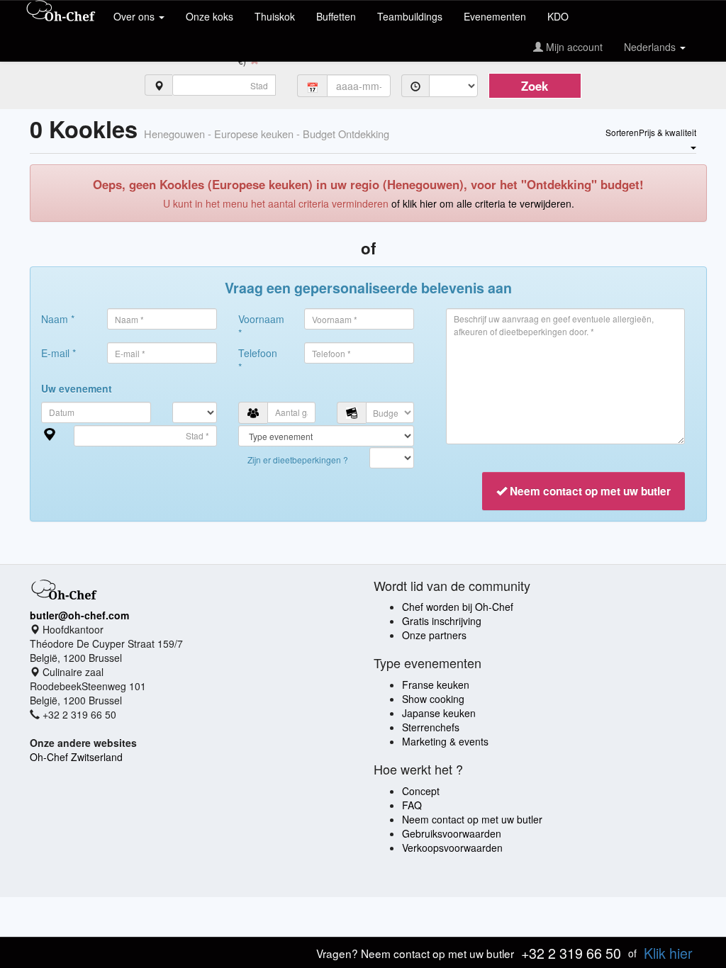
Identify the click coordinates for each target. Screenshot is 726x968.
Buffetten (336, 16)
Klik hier (668, 952)
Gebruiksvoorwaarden (451, 833)
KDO (558, 16)
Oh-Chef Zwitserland (76, 757)
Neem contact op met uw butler (472, 819)
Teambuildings (409, 16)
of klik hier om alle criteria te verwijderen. (482, 203)
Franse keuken (435, 684)
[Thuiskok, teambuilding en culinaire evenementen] (61, 12)
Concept (421, 791)
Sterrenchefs (430, 727)
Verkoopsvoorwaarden (452, 847)
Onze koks (209, 16)
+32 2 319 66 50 (571, 952)
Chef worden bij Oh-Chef (457, 607)
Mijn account (573, 47)
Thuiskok (275, 16)
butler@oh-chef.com (79, 615)
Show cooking (433, 699)
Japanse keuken (439, 713)
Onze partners (434, 635)
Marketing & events (445, 741)
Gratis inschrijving (441, 621)
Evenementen (495, 16)
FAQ (412, 805)
